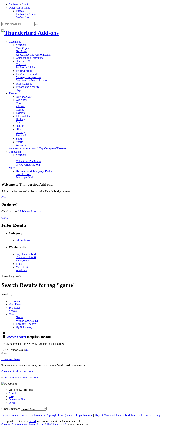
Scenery (20, 132)
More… (13, 167)
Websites (21, 145)
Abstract (20, 106)
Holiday (20, 119)
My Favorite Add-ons (28, 164)
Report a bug (152, 415)
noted (32, 421)
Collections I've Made (28, 161)
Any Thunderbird (26, 254)
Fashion (20, 112)
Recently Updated (26, 323)
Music (19, 122)
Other (19, 128)
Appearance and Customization (33, 54)
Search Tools (23, 174)
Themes (13, 93)
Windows (21, 270)
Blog (11, 396)
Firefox (20, 10)
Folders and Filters (26, 67)
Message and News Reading (32, 80)
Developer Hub (24, 177)
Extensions (15, 41)
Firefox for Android (27, 14)
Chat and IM (23, 61)
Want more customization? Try (37, 148)
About (12, 392)
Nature (20, 125)
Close (4, 197)
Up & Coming (24, 327)
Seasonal (21, 135)
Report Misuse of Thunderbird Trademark (119, 415)
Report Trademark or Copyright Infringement (47, 415)
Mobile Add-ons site (29, 211)
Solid (19, 138)
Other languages (10, 408)
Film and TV (23, 116)
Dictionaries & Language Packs (34, 171)
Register (13, 4)
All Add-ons (23, 240)
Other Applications (19, 7)
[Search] (36, 24)
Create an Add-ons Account (17, 371)
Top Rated (21, 51)
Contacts (21, 64)
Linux (19, 263)
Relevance (14, 301)
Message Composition (28, 77)
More (12, 314)
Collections (15, 151)
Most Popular (23, 48)
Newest (20, 103)
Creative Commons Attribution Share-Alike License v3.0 (34, 424)
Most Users (15, 304)
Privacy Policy (10, 415)
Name (19, 317)
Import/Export (24, 70)
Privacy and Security (27, 86)
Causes (20, 109)
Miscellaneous (24, 83)
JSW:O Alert (16, 337)
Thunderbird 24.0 (26, 257)
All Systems (22, 260)
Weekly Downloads (27, 320)
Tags (18, 90)
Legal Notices (84, 415)
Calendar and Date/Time (29, 57)
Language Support (26, 73)
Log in (25, 4)
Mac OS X (22, 267)
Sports (19, 141)
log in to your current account (21, 377)
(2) (27, 349)
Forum (12, 402)
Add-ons (48, 32)
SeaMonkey (22, 17)
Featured (21, 44)
